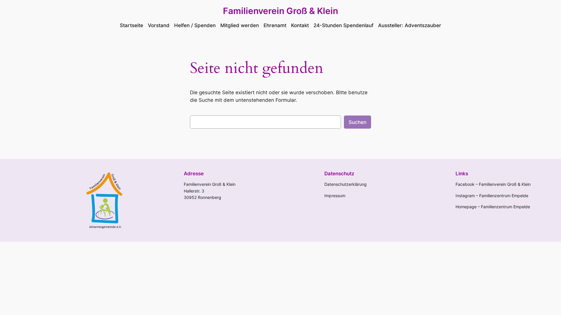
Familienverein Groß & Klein (280, 11)
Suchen (357, 122)
